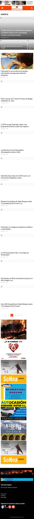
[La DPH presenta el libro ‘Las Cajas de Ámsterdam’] (17, 242)
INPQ (20, 517)
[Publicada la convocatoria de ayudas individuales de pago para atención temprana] (17, 61)
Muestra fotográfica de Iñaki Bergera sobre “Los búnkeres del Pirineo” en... (16, 202)
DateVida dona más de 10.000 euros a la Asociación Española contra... (15, 177)
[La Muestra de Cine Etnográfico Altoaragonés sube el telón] (17, 140)
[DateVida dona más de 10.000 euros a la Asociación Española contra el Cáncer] (17, 166)
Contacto (3, 495)
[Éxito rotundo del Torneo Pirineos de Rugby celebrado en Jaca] (17, 89)
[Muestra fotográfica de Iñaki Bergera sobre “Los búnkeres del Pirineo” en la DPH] (17, 191)
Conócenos (3, 493)
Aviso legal (3, 497)
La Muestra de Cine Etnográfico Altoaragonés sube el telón (12, 151)
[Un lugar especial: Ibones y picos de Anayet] (13, 46)
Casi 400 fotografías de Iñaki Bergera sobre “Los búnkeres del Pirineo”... (16, 305)
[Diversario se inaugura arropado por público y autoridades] (17, 217)
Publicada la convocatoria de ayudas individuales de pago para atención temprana (14, 73)
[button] (32, 8)
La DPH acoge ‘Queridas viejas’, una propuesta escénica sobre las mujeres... (15, 125)
